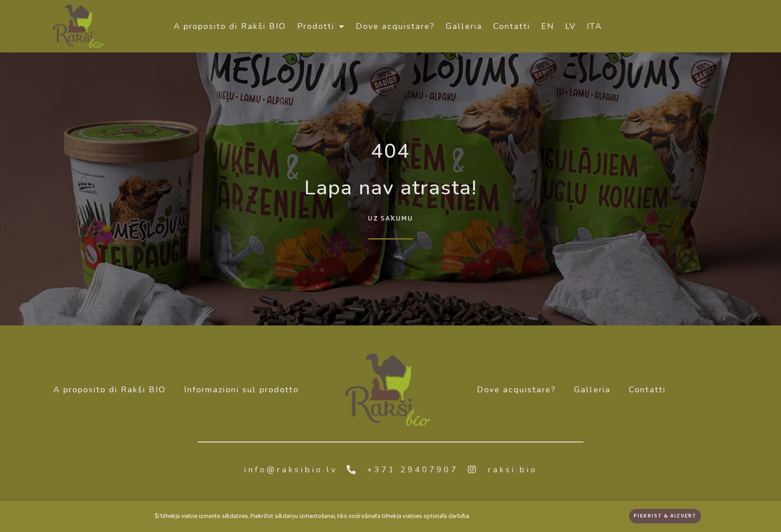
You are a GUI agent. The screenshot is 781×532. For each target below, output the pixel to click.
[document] (390, 266)
